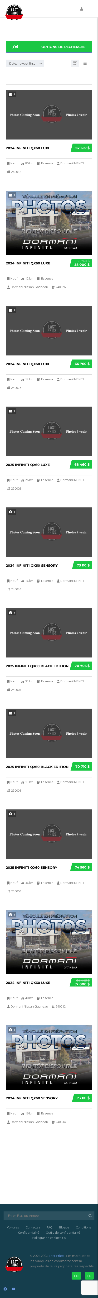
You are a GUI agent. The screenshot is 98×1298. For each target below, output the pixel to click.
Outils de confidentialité (63, 1232)
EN (76, 1276)
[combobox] (25, 63)
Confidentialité (28, 1232)
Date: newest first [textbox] (22, 63)
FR (89, 1276)
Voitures (13, 1227)
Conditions (83, 1227)
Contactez (33, 1227)
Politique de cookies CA (49, 1238)
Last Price (56, 1256)
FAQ (50, 1227)
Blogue (64, 1227)
